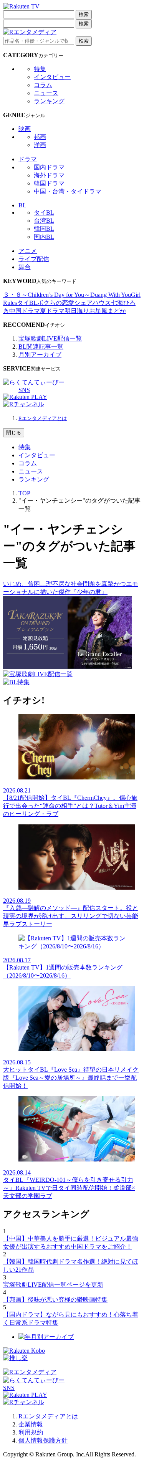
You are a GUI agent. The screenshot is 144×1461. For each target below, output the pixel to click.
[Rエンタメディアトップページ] (29, 1372)
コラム (43, 85)
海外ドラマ (49, 175)
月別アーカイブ (39, 354)
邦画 (40, 137)
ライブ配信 (33, 259)
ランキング (49, 101)
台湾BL (44, 220)
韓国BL (44, 228)
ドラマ (27, 159)
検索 (84, 14)
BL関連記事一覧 (40, 346)
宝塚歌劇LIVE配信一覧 (50, 338)
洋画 (40, 145)
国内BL (44, 236)
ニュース (46, 93)
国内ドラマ (49, 167)
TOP (24, 493)
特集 (40, 69)
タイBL (44, 212)
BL (22, 205)
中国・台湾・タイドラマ (67, 191)
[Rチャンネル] (23, 404)
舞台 (24, 267)
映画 (24, 129)
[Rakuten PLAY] (25, 397)
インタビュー (52, 77)
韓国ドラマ (49, 183)
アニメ (27, 251)
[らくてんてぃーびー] (34, 382)
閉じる (13, 432)
